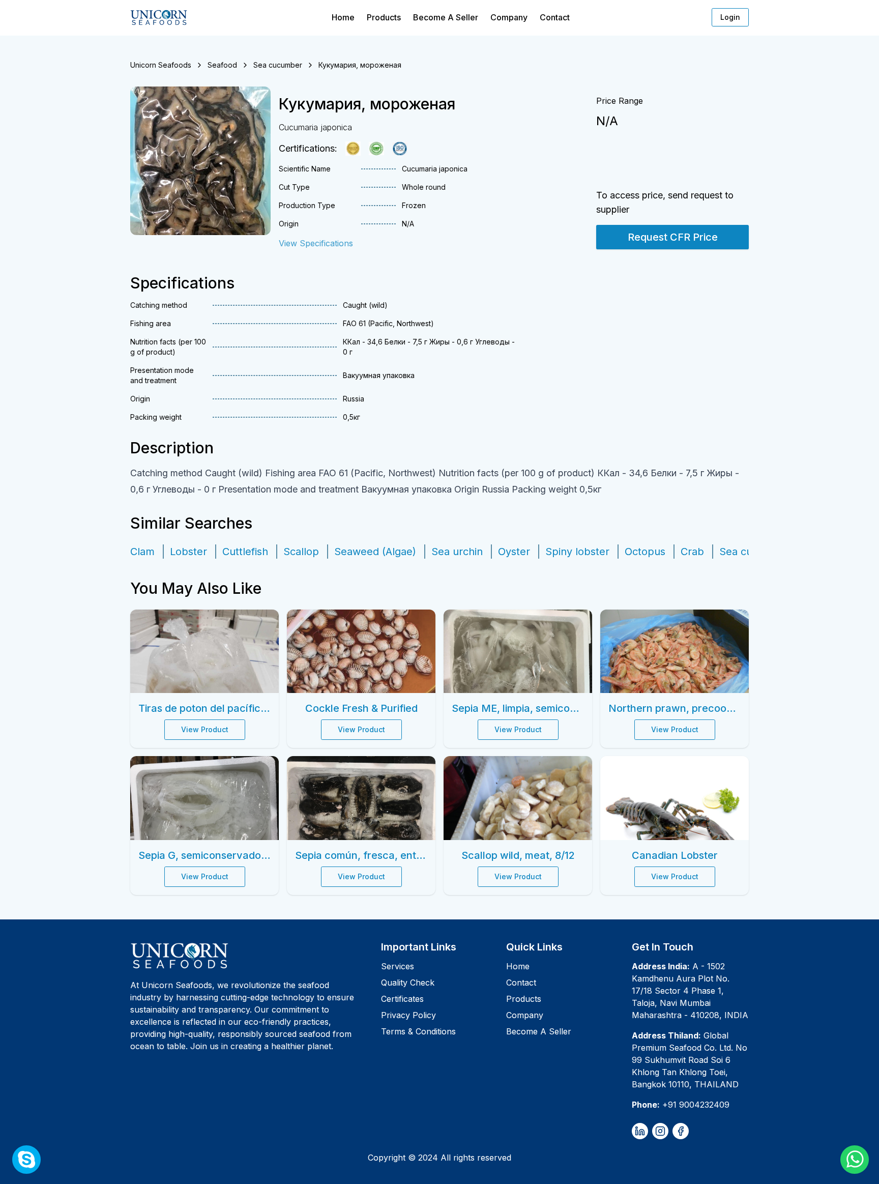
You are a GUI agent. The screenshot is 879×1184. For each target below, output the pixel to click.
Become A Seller (445, 17)
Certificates (402, 999)
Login (730, 17)
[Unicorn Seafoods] (251, 955)
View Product (204, 729)
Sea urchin (457, 551)
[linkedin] (640, 1131)
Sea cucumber (277, 65)
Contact (555, 17)
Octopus (645, 551)
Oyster (514, 551)
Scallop (301, 551)
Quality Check (407, 982)
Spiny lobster (577, 551)
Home (343, 17)
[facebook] (680, 1131)
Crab (692, 551)
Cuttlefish (245, 551)
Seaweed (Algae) (375, 551)
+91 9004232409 (695, 1105)
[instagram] (660, 1131)
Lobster (188, 551)
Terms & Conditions (418, 1031)
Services (397, 966)
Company (509, 17)
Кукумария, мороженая (359, 65)
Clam (142, 551)
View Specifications (316, 243)
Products (384, 17)
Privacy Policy (408, 1015)
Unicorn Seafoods (160, 65)
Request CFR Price (673, 237)
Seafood (222, 65)
